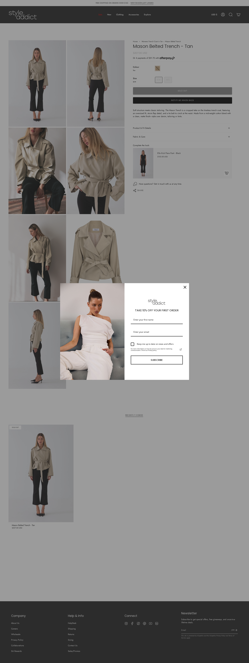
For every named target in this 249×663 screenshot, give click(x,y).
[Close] (185, 287)
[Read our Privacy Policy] (181, 349)
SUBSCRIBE (157, 360)
